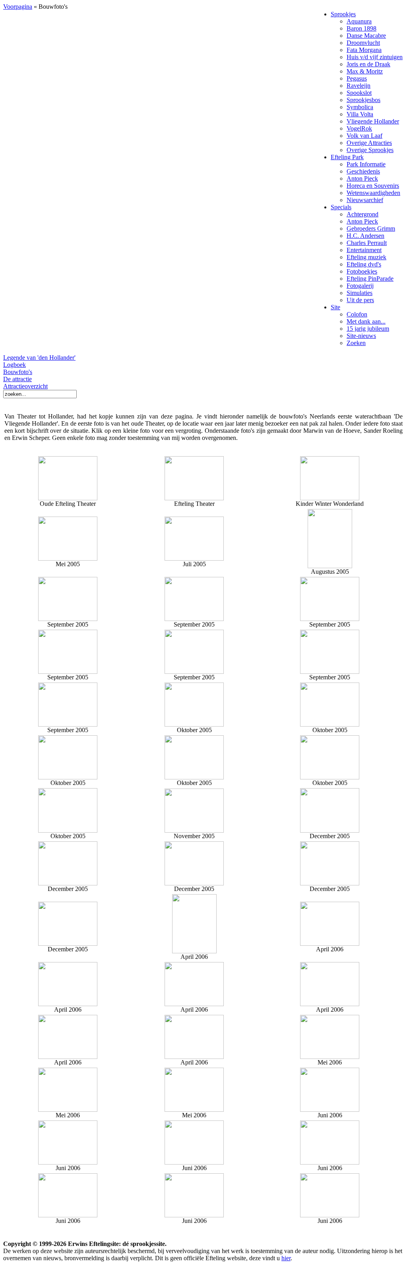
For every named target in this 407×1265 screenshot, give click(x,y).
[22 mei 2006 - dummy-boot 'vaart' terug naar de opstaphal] (67, 1109)
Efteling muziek (366, 257)
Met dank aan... (366, 321)
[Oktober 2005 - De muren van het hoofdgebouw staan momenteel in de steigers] (67, 777)
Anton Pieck (362, 178)
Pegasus (357, 78)
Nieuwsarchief (365, 200)
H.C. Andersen (365, 235)
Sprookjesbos (363, 99)
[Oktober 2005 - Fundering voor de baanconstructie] (194, 777)
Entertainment (364, 250)
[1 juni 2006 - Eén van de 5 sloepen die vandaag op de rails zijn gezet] (67, 1162)
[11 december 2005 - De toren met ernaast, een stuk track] (329, 830)
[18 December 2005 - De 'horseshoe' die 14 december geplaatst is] (67, 883)
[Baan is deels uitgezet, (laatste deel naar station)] (194, 618)
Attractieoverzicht (25, 386)
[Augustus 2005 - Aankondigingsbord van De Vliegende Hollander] (330, 566)
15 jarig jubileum (368, 328)
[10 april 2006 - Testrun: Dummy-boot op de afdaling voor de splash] (67, 1004)
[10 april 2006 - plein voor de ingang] (67, 1056)
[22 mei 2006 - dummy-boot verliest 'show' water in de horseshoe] (329, 1056)
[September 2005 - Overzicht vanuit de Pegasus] (329, 671)
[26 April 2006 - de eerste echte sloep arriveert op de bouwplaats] (194, 1056)
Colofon (357, 314)
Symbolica (360, 107)
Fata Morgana (364, 49)
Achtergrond (362, 214)
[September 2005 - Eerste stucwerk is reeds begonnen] (67, 724)
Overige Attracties (369, 142)
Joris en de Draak (368, 64)
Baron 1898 (361, 28)
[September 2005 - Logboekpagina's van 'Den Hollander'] (194, 671)
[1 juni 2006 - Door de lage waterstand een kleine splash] (329, 1215)
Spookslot (359, 92)
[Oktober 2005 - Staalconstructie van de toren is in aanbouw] (329, 724)
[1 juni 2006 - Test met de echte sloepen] (194, 1162)
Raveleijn (358, 85)
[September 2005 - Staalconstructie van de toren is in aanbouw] (67, 671)
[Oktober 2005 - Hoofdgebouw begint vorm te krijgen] (194, 724)
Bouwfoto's (17, 371)
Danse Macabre (366, 35)
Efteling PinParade (370, 278)
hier (286, 1258)
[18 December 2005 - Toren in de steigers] (194, 883)
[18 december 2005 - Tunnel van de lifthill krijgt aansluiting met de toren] (329, 883)
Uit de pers (360, 300)
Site (335, 307)
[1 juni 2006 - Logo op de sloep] (67, 1215)
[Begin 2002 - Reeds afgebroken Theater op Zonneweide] (194, 498)
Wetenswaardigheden (373, 192)
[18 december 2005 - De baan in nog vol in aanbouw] (67, 943)
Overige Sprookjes (370, 150)
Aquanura (359, 21)
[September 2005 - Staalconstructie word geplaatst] (329, 618)
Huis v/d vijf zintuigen (375, 57)
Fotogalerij (360, 285)
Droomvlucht (363, 42)
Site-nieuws (361, 335)
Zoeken (356, 342)
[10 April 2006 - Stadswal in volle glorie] (329, 1004)
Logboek (14, 364)
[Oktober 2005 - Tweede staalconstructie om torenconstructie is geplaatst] (329, 777)
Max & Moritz (365, 71)
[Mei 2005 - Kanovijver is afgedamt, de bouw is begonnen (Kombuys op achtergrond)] (67, 558)
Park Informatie (366, 164)
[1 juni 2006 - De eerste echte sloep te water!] (329, 1109)
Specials (341, 207)
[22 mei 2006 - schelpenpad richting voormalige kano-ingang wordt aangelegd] (194, 1109)
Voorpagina (17, 6)
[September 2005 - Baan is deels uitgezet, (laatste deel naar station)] (67, 618)
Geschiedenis (363, 171)
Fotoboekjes (362, 271)
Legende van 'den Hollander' (39, 357)
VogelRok (359, 128)
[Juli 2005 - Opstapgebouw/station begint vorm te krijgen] (194, 558)
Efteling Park (347, 157)
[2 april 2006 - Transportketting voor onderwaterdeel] (194, 951)
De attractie (17, 379)
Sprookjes (343, 14)
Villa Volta (360, 114)
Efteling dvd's (364, 264)
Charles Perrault (367, 242)
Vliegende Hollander (373, 121)
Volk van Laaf (364, 135)
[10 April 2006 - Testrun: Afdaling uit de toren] (329, 943)
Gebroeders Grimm (371, 228)
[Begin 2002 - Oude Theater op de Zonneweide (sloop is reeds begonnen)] (67, 476)
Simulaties (359, 292)
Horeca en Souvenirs (373, 185)
